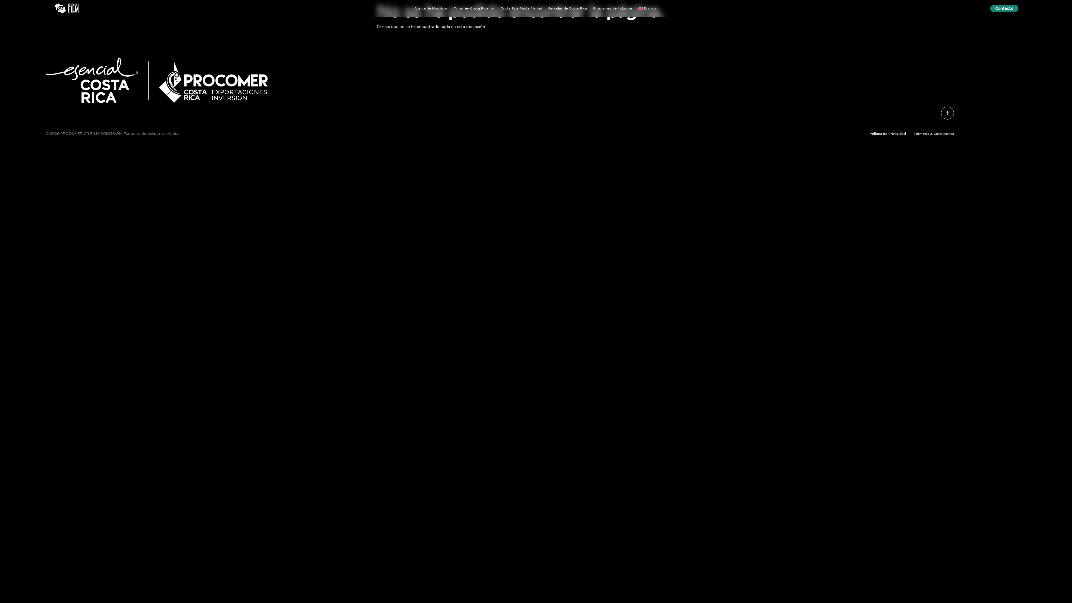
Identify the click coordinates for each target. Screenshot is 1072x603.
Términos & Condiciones (934, 133)
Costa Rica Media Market (521, 8)
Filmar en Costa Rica (471, 8)
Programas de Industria (612, 8)
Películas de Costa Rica (567, 8)
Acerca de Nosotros (431, 8)
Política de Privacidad (888, 133)
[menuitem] (647, 8)
